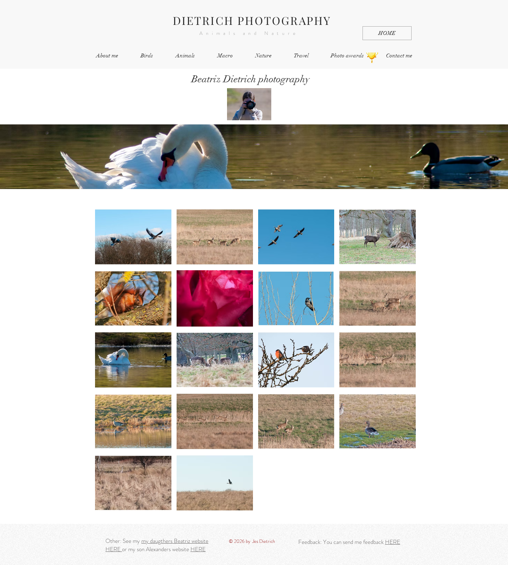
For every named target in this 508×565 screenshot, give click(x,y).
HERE (113, 549)
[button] (133, 237)
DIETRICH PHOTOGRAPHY (252, 20)
